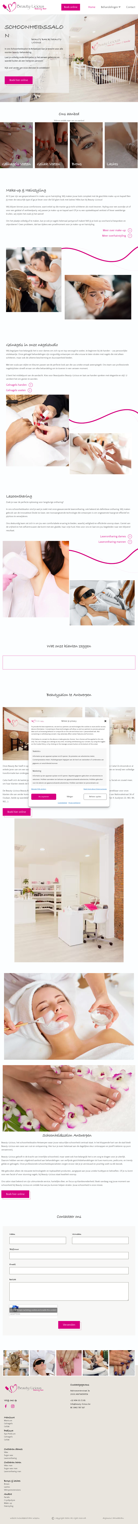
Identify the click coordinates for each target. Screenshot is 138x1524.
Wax (6, 1452)
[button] (105, 721)
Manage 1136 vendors (38, 789)
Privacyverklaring (74, 803)
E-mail (12, 1264)
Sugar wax (8, 1455)
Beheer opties (95, 796)
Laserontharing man (12, 1471)
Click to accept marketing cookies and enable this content (33, 1310)
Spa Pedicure (9, 1434)
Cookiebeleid (62, 803)
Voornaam (76, 1234)
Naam (12, 1234)
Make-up (8, 1503)
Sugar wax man (10, 1468)
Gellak (6, 1426)
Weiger (70, 796)
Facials (7, 1497)
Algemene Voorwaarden (113, 1518)
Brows (6, 1484)
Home (91, 7)
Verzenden (69, 1324)
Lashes (7, 1487)
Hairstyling (8, 1506)
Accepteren (44, 796)
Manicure (8, 1420)
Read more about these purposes (95, 789)
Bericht (12, 1279)
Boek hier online (18, 80)
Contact (130, 7)
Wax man (8, 1465)
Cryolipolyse (9, 1500)
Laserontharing (10, 1458)
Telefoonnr (14, 1249)
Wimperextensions (12, 1490)
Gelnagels (8, 1423)
